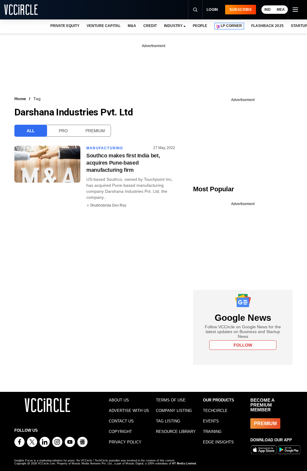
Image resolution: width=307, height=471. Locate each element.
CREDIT (150, 26)
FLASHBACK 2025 (267, 26)
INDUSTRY (173, 26)
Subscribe (240, 9)
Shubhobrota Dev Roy (108, 205)
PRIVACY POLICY (125, 442)
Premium (95, 130)
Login (212, 9)
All (31, 130)
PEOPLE (200, 26)
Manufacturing (104, 148)
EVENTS (211, 421)
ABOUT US (119, 400)
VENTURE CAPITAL (103, 26)
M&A (132, 26)
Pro (63, 130)
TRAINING (212, 431)
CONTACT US (121, 421)
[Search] (195, 9)
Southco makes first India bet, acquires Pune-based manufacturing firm (123, 163)
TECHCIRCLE (215, 410)
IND (267, 9)
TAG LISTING (168, 421)
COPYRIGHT (120, 431)
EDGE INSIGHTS (218, 442)
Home (20, 98)
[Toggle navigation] (295, 9)
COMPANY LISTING (174, 410)
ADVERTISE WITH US (129, 410)
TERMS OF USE (171, 400)
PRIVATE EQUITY (64, 26)
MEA (281, 9)
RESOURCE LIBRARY (176, 431)
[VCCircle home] (21, 9)
